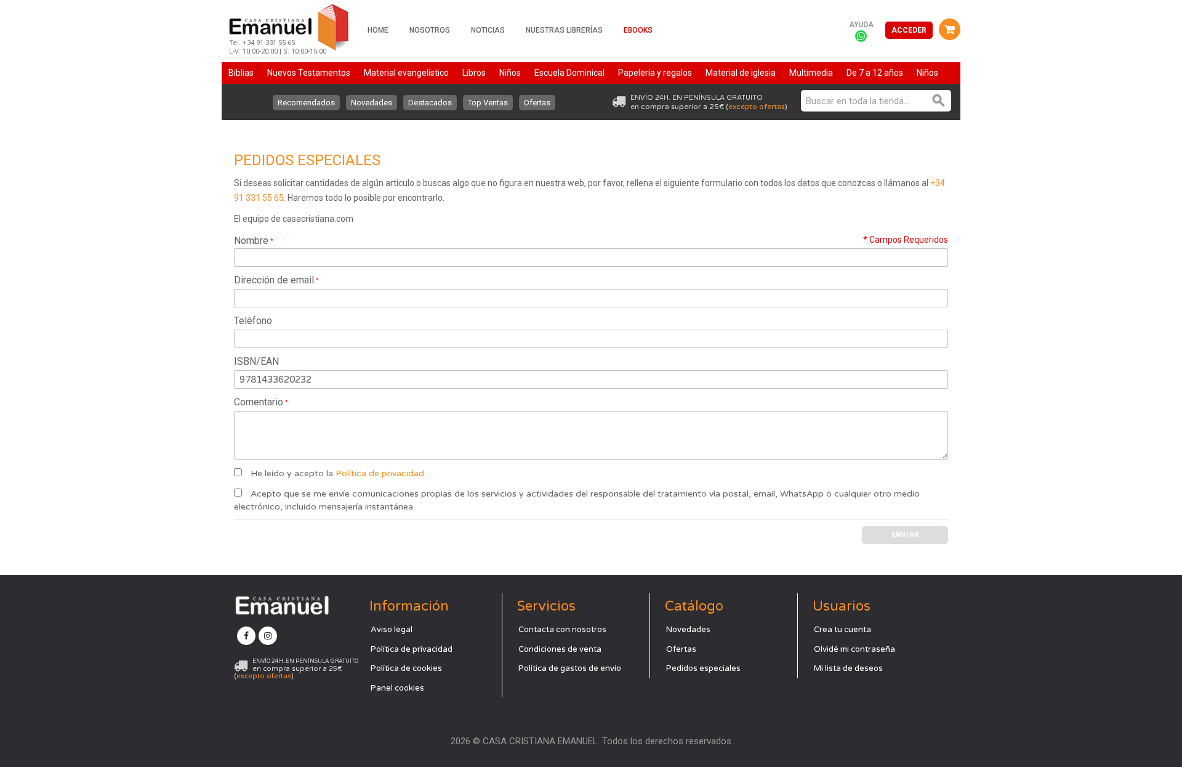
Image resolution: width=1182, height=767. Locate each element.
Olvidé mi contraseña (854, 649)
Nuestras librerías (564, 30)
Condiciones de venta (559, 649)
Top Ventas (488, 102)
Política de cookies (406, 668)
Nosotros (429, 30)
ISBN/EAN (256, 361)
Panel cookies (397, 688)
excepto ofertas (756, 106)
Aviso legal (391, 630)
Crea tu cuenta (842, 630)
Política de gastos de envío (569, 668)
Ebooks (638, 30)
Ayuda (861, 24)
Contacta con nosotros (562, 630)
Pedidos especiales (703, 668)
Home (378, 30)
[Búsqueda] (939, 101)
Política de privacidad (380, 473)
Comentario (258, 402)
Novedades (371, 102)
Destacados (430, 102)
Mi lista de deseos (848, 668)
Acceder (909, 30)
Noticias (488, 30)
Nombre (251, 240)
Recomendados (306, 102)
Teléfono (253, 321)
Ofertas (537, 102)
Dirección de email (274, 280)
